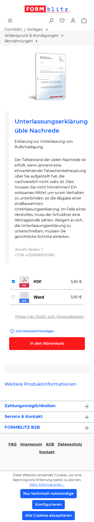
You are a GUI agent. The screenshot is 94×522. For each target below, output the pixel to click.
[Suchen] (51, 20)
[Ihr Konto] (73, 20)
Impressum (31, 444)
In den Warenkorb (47, 343)
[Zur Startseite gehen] (47, 8)
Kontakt (47, 452)
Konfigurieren (48, 504)
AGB (50, 444)
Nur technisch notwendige (48, 493)
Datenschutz (70, 444)
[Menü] (10, 20)
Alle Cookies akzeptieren (48, 515)
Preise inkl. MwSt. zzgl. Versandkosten (49, 317)
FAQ (12, 444)
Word (39, 297)
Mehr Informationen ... (47, 485)
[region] (47, 76)
